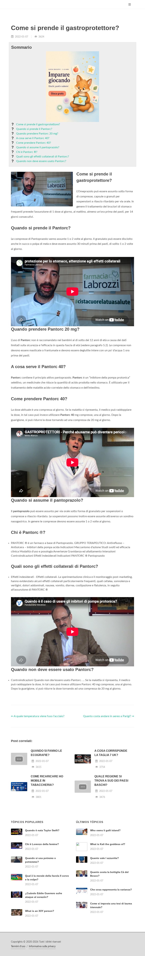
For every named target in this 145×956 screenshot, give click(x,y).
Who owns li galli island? (105, 830)
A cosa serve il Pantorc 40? (32, 138)
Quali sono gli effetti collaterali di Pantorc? (42, 156)
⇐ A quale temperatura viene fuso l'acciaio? (37, 716)
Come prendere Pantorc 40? (33, 142)
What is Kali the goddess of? (107, 844)
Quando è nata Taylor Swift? (42, 830)
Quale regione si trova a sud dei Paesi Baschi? (111, 780)
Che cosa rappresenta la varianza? (111, 889)
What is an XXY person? (39, 911)
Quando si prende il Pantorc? (34, 129)
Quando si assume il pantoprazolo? (37, 147)
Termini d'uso (18, 946)
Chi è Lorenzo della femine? (42, 844)
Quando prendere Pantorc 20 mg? (37, 133)
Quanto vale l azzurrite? (104, 858)
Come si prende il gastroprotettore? (38, 124)
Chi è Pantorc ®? (26, 152)
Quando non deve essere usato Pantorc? (41, 161)
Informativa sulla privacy (42, 946)
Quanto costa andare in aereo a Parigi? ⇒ (108, 716)
